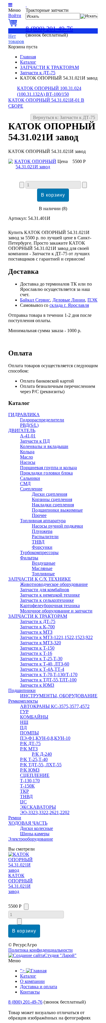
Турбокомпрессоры (39, 552)
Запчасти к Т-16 (36, 653)
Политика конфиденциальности (40, 950)
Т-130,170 (30, 780)
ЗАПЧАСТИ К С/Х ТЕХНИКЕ (39, 578)
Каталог (28, 62)
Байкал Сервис (35, 299)
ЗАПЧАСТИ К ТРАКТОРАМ (49, 67)
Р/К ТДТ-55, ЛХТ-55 (41, 764)
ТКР (24, 791)
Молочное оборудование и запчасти (56, 610)
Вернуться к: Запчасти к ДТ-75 (64, 117)
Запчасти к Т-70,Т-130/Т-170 (48, 674)
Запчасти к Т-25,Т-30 (41, 658)
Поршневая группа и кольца (48, 467)
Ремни (14, 817)
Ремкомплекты (23, 701)
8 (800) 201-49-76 (49, 28)
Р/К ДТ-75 (30, 743)
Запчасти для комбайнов (44, 589)
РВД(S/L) (29, 425)
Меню (14, 10)
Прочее (39, 515)
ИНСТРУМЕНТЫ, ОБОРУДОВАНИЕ (58, 695)
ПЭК (92, 299)
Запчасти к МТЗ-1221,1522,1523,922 (56, 637)
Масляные (42, 568)
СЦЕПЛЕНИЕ (34, 775)
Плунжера (42, 531)
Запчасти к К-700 (37, 626)
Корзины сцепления (52, 499)
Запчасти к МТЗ (36, 632)
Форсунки (42, 547)
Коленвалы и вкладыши (44, 446)
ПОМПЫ (29, 732)
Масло (26, 456)
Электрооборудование (30, 838)
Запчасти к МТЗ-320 (40, 642)
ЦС (23, 801)
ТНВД (38, 541)
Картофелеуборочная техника (50, 605)
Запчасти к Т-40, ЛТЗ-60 (44, 663)
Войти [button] (14, 15)
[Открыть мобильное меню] (10, 4)
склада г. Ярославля (69, 305)
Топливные (43, 573)
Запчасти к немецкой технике (50, 594)
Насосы (27, 462)
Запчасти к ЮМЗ (37, 685)
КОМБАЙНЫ (34, 716)
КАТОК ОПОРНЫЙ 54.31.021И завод (20, 883)
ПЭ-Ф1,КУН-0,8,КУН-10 (45, 738)
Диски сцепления (49, 494)
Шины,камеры (34, 833)
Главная (28, 56)
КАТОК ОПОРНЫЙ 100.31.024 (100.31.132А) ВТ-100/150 (49, 91)
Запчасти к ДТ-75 (37, 72)
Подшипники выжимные (57, 510)
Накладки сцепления (53, 504)
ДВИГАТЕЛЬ (21, 430)
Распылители (45, 536)
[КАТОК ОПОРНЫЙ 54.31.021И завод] (32, 166)
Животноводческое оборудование (54, 584)
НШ (24, 722)
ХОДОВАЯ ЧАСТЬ (27, 823)
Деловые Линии (68, 299)
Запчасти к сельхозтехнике (47, 600)
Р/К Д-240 (42, 754)
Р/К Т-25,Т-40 (34, 759)
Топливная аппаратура (43, 520)
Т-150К (27, 785)
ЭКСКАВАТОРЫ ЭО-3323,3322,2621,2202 (44, 810)
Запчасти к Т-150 (37, 647)
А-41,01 (28, 435)
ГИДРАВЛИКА (24, 414)
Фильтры (29, 557)
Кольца (27, 451)
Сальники (30, 478)
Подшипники (22, 690)
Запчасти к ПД (35, 441)
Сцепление (31, 488)
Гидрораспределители (42, 419)
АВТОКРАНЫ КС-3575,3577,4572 (55, 706)
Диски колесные (36, 828)
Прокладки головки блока (46, 472)
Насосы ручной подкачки (57, 525)
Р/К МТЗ (29, 748)
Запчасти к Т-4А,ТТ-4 (42, 669)
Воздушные (43, 563)
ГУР (24, 711)
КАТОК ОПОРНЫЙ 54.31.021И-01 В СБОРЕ (46, 103)
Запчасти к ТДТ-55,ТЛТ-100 (48, 679)
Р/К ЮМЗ (29, 769)
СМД (25, 483)
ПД (23, 727)
